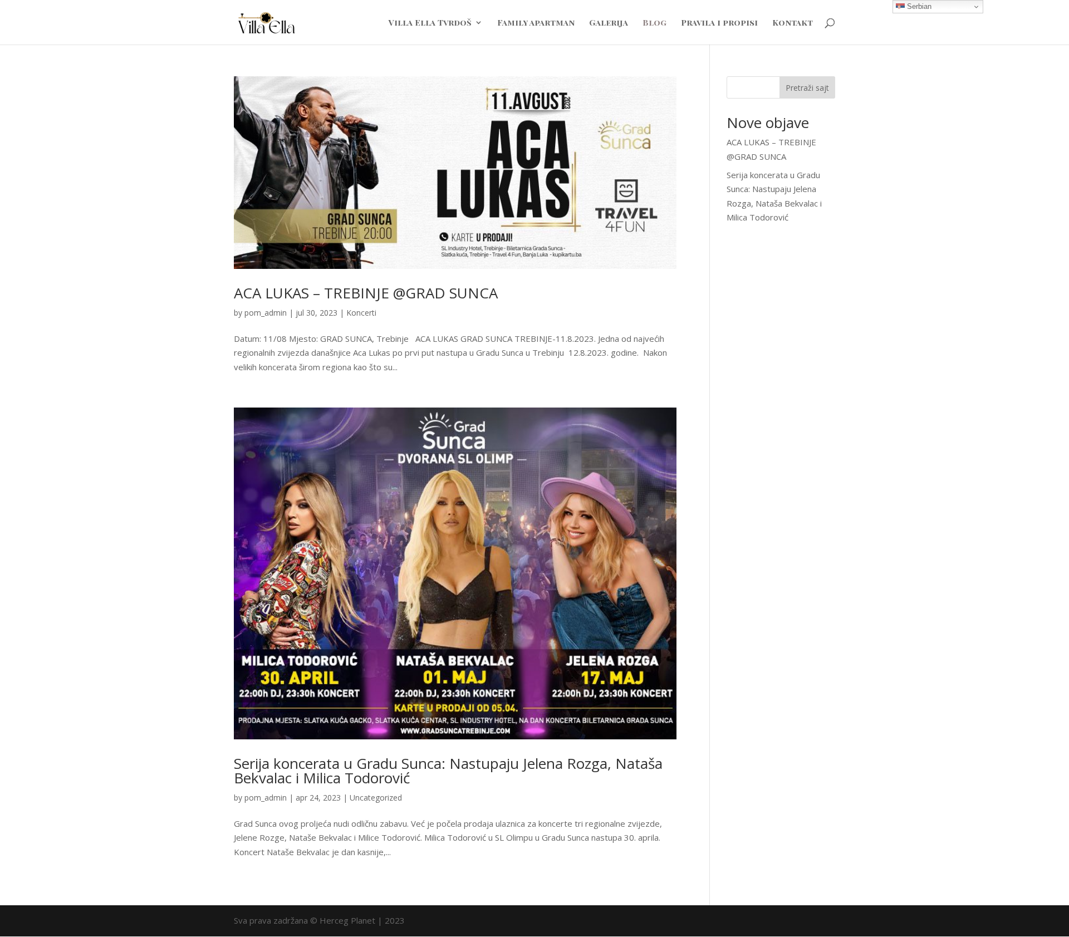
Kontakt (792, 23)
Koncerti (361, 312)
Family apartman (536, 23)
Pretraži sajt (807, 87)
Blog (654, 23)
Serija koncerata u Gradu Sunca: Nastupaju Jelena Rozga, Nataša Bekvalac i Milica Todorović (448, 770)
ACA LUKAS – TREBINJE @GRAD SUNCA (366, 293)
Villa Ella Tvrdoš (430, 23)
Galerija (608, 23)
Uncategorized (376, 797)
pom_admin (265, 312)
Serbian (918, 6)
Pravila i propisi (719, 23)
